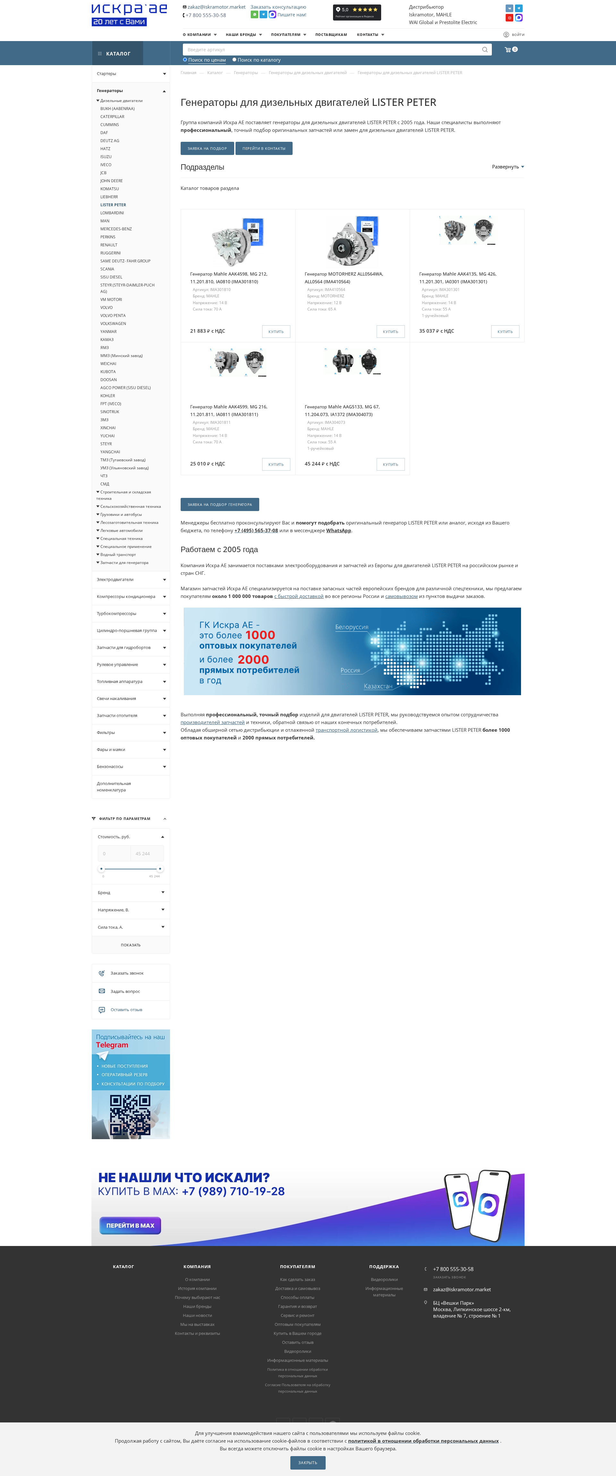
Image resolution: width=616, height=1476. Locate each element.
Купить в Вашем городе (297, 1333)
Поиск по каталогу (259, 59)
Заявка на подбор (207, 148)
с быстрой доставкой (299, 596)
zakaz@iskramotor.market (216, 7)
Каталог (123, 1266)
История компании (197, 1288)
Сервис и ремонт (297, 1315)
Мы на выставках (197, 1324)
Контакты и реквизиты (197, 1333)
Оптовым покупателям (298, 1324)
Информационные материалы (297, 1360)
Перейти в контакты (264, 148)
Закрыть (308, 1462)
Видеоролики (297, 1351)
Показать (131, 945)
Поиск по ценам (207, 59)
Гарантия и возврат (297, 1306)
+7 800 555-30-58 (206, 15)
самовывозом (401, 596)
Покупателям (297, 1266)
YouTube (509, 17)
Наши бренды (197, 1306)
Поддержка (384, 1266)
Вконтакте (509, 8)
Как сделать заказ (297, 1279)
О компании (197, 1279)
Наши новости (197, 1315)
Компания (197, 1266)
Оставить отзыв (126, 1009)
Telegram (519, 8)
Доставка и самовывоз (297, 1288)
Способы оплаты (297, 1297)
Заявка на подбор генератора (220, 504)
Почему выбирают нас (197, 1297)
